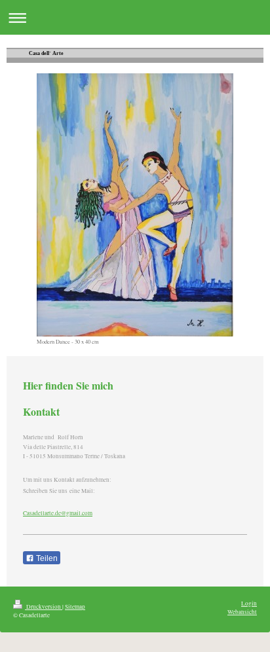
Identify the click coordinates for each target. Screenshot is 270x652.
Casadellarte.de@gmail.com (57, 513)
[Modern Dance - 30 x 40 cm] (135, 204)
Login (249, 603)
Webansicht (242, 611)
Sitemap (75, 606)
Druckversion (43, 606)
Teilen (46, 558)
